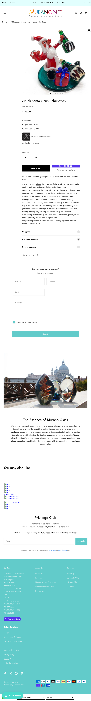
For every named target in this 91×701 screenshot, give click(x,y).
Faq (5, 645)
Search (6, 632)
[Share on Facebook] (30, 255)
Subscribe (81, 541)
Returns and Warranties (13, 641)
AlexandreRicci (19, 685)
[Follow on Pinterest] (22, 673)
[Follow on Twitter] (10, 673)
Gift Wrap (70, 573)
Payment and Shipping (12, 637)
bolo (75, 208)
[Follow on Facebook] (5, 673)
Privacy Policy (52, 550)
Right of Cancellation (12, 663)
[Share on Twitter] (33, 255)
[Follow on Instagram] (16, 673)
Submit (45, 334)
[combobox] (31, 697)
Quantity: (25, 152)
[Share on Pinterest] (37, 255)
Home (4, 21)
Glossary (70, 586)
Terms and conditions (12, 650)
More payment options (66, 169)
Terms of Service (62, 550)
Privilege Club (72, 582)
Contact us (39, 591)
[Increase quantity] (36, 157)
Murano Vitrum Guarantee (45, 582)
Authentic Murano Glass (44, 586)
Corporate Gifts (73, 578)
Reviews (38, 578)
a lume (38, 184)
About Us (39, 573)
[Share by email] (41, 255)
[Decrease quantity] (25, 157)
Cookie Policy (9, 659)
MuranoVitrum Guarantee (41, 136)
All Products (15, 21)
